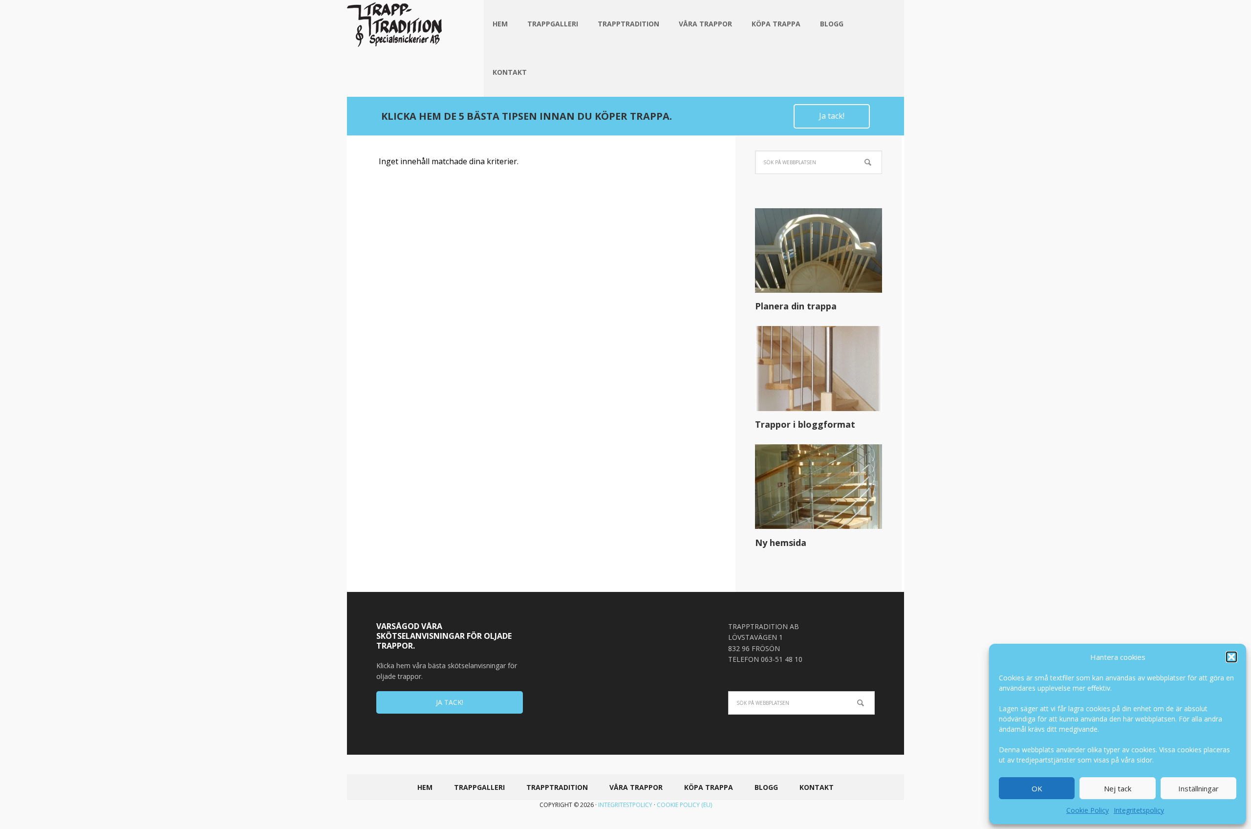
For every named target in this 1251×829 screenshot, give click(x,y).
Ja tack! (831, 115)
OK (1037, 788)
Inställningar (1198, 788)
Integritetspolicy (1139, 810)
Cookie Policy (1087, 810)
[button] (1231, 657)
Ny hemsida (780, 542)
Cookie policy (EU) (684, 805)
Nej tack (1117, 788)
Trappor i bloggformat (805, 424)
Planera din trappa (796, 306)
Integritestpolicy (625, 805)
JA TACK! (449, 702)
